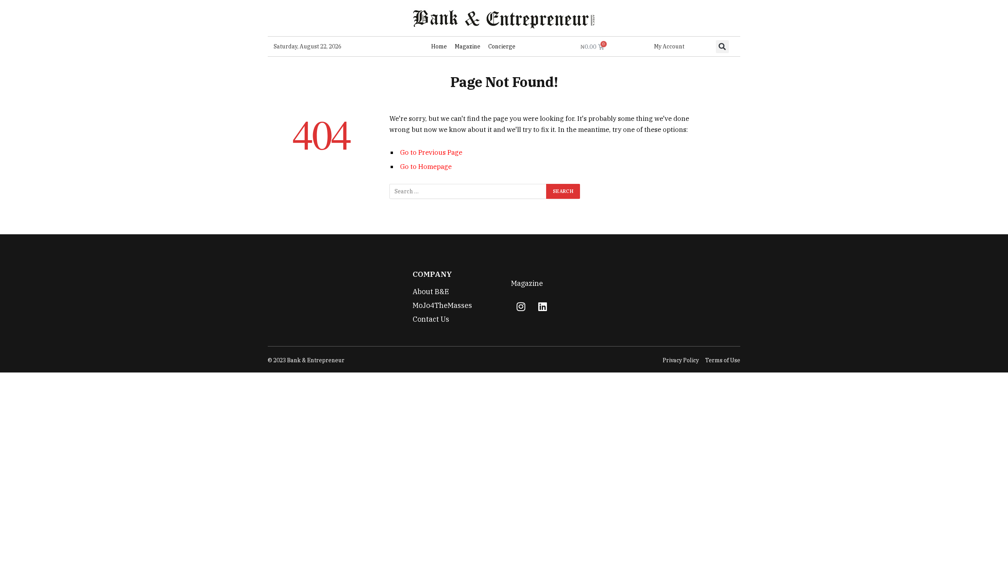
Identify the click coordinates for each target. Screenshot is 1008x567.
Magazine (467, 46)
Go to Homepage (426, 166)
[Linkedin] (542, 306)
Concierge (501, 46)
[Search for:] (468, 191)
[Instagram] (521, 306)
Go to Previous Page (431, 152)
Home (439, 46)
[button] (722, 46)
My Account (669, 46)
